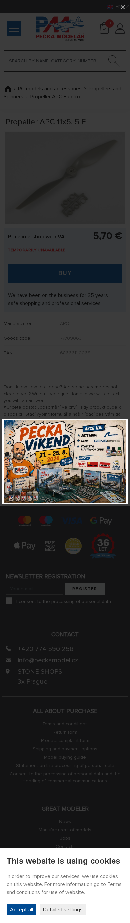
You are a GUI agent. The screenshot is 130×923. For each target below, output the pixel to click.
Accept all (21, 909)
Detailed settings (63, 909)
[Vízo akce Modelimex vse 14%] (65, 461)
